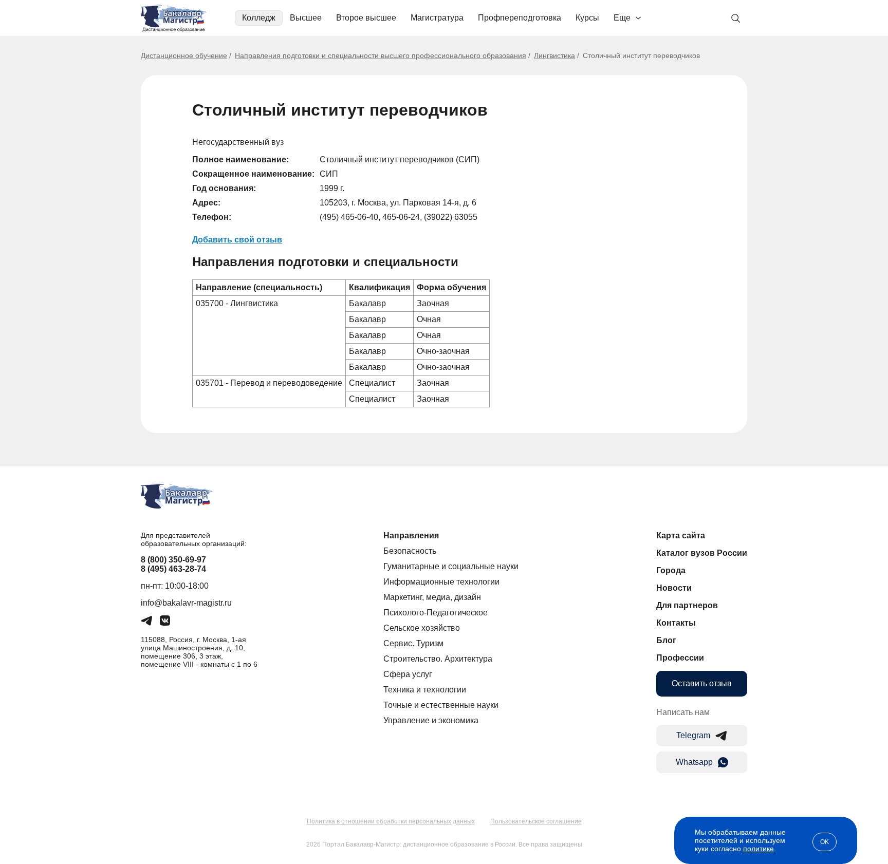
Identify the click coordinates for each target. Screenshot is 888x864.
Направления (411, 535)
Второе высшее (366, 17)
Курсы (587, 17)
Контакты (676, 622)
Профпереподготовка (519, 17)
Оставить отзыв (702, 683)
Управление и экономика (430, 720)
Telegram (693, 735)
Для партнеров (687, 605)
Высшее (306, 17)
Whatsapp (694, 762)
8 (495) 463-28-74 (173, 569)
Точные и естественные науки (440, 705)
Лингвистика (554, 55)
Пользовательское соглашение (536, 821)
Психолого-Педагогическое (435, 612)
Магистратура (437, 17)
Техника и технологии (424, 689)
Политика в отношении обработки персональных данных (391, 821)
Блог (666, 640)
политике (758, 848)
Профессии (680, 657)
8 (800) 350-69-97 (173, 559)
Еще (622, 17)
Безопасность (409, 551)
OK (824, 842)
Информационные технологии (441, 581)
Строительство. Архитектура (437, 658)
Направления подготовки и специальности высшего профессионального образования (380, 55)
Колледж (258, 17)
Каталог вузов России (701, 553)
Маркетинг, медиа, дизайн (432, 597)
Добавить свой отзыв (237, 239)
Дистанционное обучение (184, 55)
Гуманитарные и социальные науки (451, 566)
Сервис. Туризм (413, 643)
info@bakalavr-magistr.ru (186, 602)
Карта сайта (680, 535)
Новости (674, 588)
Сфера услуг (407, 674)
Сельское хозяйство (421, 628)
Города (671, 570)
